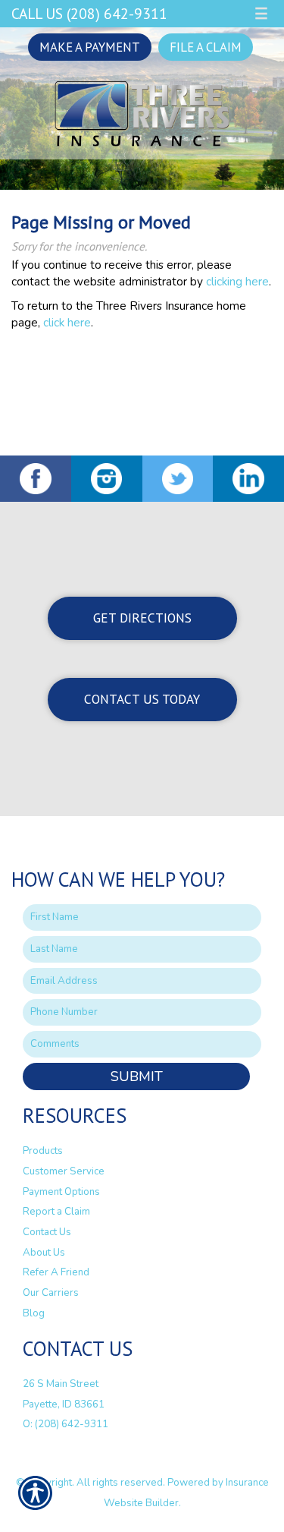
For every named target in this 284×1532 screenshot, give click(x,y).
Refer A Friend (56, 1272)
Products (43, 1151)
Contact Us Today (142, 699)
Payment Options (61, 1192)
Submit (137, 1076)
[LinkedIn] (248, 478)
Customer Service (64, 1171)
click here (67, 322)
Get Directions (142, 617)
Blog (34, 1313)
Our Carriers (51, 1293)
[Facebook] (35, 478)
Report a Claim (56, 1211)
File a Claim (206, 47)
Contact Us (47, 1232)
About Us (44, 1252)
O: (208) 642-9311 (65, 1424)
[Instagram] (107, 478)
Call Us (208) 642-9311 (89, 13)
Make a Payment (89, 47)
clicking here (237, 281)
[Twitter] (178, 478)
